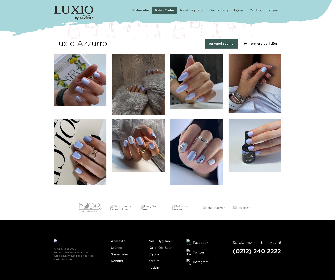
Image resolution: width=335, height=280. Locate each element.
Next (278, 208)
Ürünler (117, 248)
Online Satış (218, 10)
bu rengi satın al (221, 43)
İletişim (272, 10)
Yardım (255, 10)
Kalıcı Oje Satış (160, 248)
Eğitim (239, 10)
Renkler (117, 261)
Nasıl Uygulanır (192, 10)
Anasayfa (118, 241)
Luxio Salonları (63, 259)
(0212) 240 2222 (257, 251)
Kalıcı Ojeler (164, 10)
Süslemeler (140, 10)
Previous (56, 208)
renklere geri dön (263, 43)
